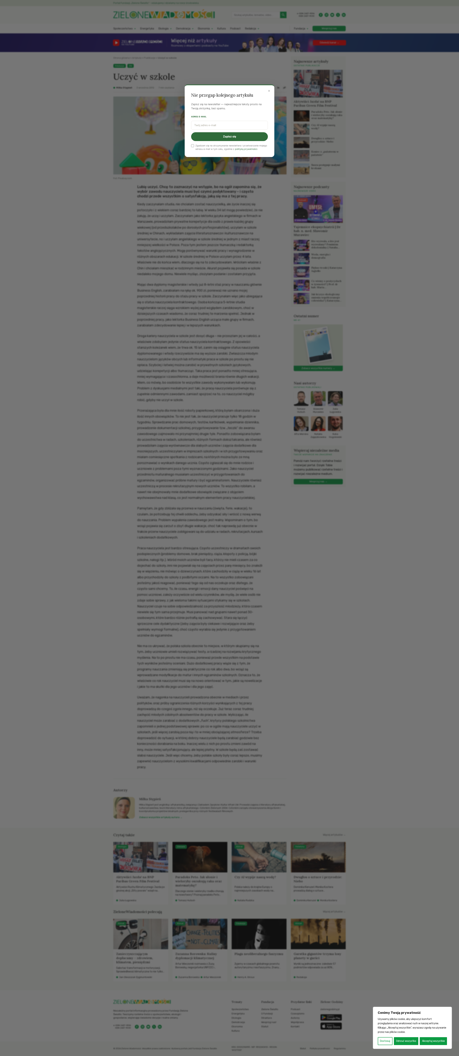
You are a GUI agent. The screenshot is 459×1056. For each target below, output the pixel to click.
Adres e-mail (199, 116)
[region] (412, 1028)
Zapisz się (229, 136)
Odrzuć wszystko (406, 1041)
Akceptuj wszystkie (433, 1041)
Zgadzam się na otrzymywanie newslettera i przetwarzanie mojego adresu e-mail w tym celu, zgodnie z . (231, 147)
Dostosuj (385, 1041)
